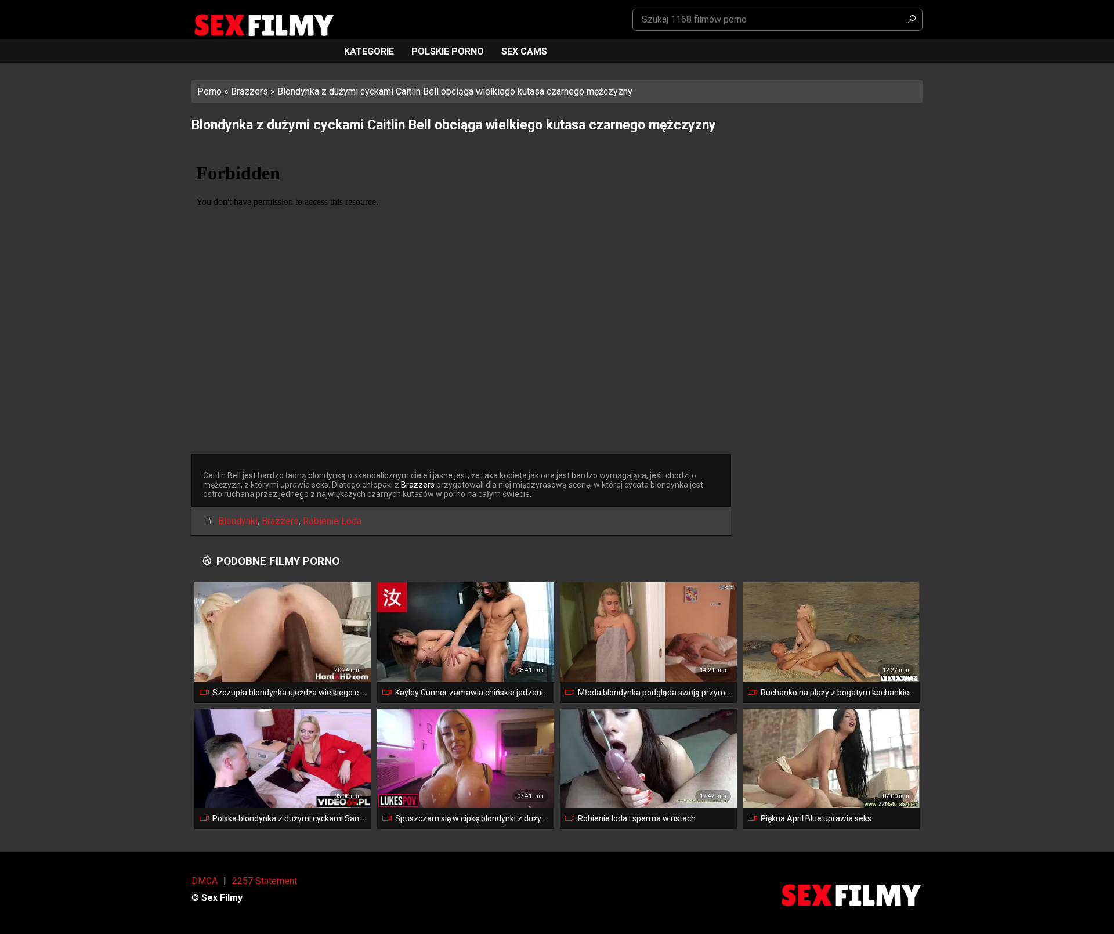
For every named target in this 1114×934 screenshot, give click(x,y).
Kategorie (369, 51)
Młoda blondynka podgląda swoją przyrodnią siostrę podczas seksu (655, 692)
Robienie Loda (332, 520)
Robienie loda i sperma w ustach (637, 818)
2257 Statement (264, 880)
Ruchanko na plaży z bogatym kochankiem (838, 692)
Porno (209, 91)
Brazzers (249, 91)
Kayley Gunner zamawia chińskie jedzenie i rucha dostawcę (472, 692)
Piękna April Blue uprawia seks (816, 818)
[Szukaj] (911, 20)
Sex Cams (524, 51)
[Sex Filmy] (263, 25)
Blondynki (238, 520)
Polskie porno (447, 51)
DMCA (204, 880)
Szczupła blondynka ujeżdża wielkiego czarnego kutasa (289, 692)
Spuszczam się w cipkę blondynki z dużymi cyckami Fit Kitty (472, 818)
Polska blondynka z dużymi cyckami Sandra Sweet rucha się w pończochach (289, 818)
